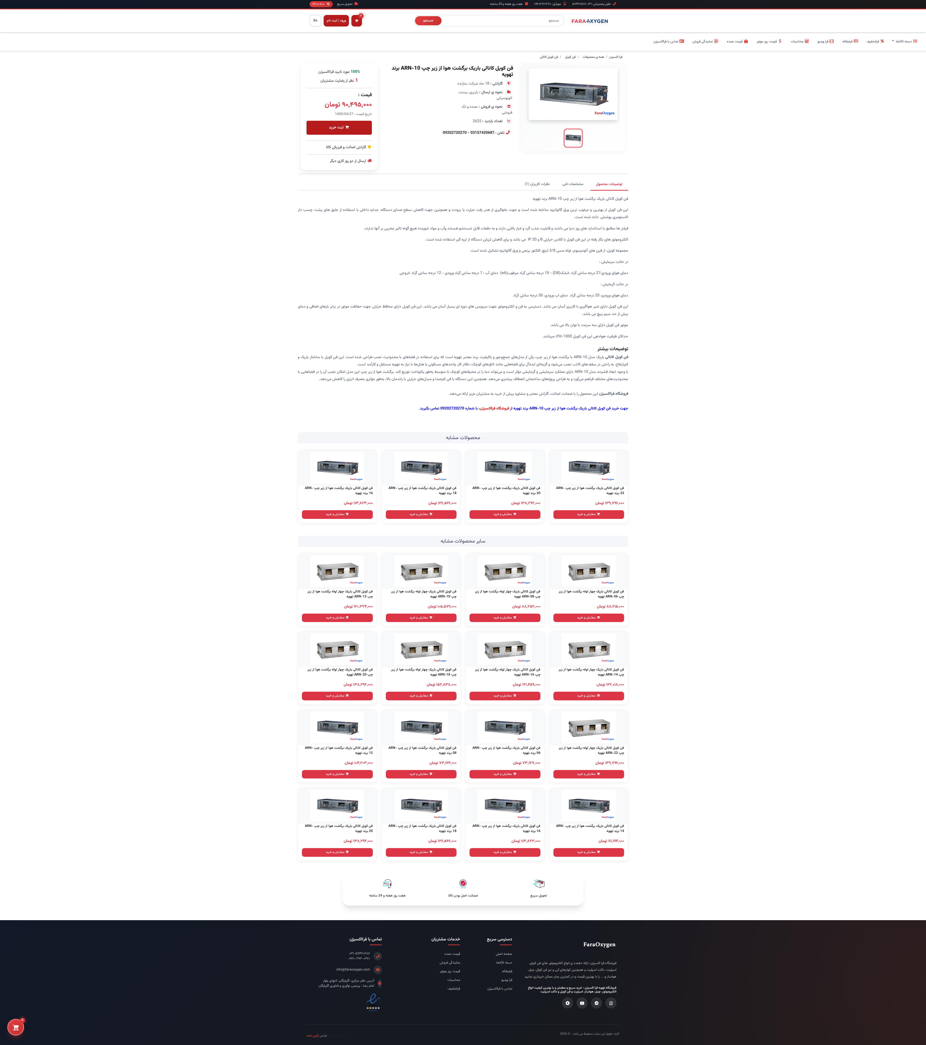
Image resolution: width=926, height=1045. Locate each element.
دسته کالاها (504, 962)
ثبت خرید (337, 128)
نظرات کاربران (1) (537, 184)
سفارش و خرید (586, 514)
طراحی (317, 1035)
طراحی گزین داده (338, 1035)
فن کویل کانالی (549, 57)
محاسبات (453, 980)
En (315, 20)
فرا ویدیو (506, 980)
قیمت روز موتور (450, 971)
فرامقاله (507, 971)
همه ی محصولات (593, 57)
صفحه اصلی (504, 954)
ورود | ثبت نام (336, 20)
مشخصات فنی (572, 184)
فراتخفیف (454, 988)
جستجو (428, 20)
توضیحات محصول (609, 184)
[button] (904, 41)
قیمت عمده (452, 954)
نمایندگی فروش (450, 962)
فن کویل (570, 57)
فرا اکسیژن (615, 57)
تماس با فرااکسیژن (499, 988)
